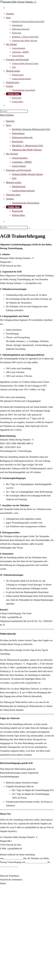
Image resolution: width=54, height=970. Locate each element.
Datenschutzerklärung (15, 960)
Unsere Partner (19, 166)
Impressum (10, 956)
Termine (10, 199)
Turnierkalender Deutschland (25, 203)
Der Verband (12, 154)
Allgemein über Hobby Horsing (27, 149)
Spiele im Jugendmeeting (16, 964)
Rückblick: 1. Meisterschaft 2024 (27, 145)
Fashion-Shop (18, 215)
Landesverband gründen (23, 190)
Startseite (10, 121)
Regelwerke (17, 141)
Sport (8, 125)
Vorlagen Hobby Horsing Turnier (27, 174)
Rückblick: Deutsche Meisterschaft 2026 (31, 129)
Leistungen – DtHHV (22, 162)
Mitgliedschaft (18, 186)
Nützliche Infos (13, 194)
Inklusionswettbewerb (22, 137)
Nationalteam (18, 133)
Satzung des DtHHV (14, 952)
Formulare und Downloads (18, 170)
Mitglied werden (13, 182)
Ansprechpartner (20, 158)
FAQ (14, 178)
